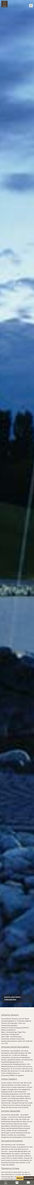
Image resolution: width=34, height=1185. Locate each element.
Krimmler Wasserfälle (10, 1111)
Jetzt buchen (28, 1178)
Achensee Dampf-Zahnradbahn (15, 1046)
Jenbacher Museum (10, 1014)
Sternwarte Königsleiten (12, 1140)
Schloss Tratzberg (9, 1079)
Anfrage (20, 1178)
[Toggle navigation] (31, 5)
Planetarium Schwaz (10, 1168)
